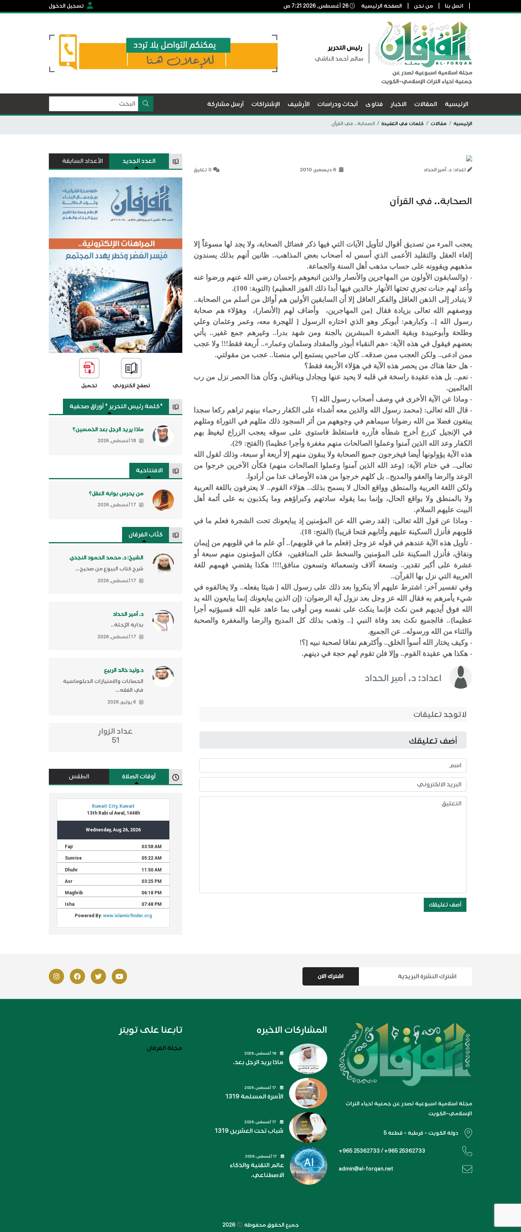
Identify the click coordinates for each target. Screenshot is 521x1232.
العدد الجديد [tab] (139, 161)
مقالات (439, 124)
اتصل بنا (454, 6)
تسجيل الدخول (66, 6)
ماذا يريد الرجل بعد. (258, 1062)
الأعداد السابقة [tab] (82, 161)
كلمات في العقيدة (402, 124)
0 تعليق (203, 170)
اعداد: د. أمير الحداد (403, 678)
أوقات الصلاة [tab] (139, 776)
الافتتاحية (149, 470)
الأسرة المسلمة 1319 (254, 1096)
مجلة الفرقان (164, 1048)
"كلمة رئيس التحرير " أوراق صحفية (116, 406)
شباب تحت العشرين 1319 (249, 1131)
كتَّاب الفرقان (146, 534)
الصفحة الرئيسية (381, 6)
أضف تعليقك (445, 904)
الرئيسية (462, 124)
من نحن (423, 6)
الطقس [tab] (79, 776)
